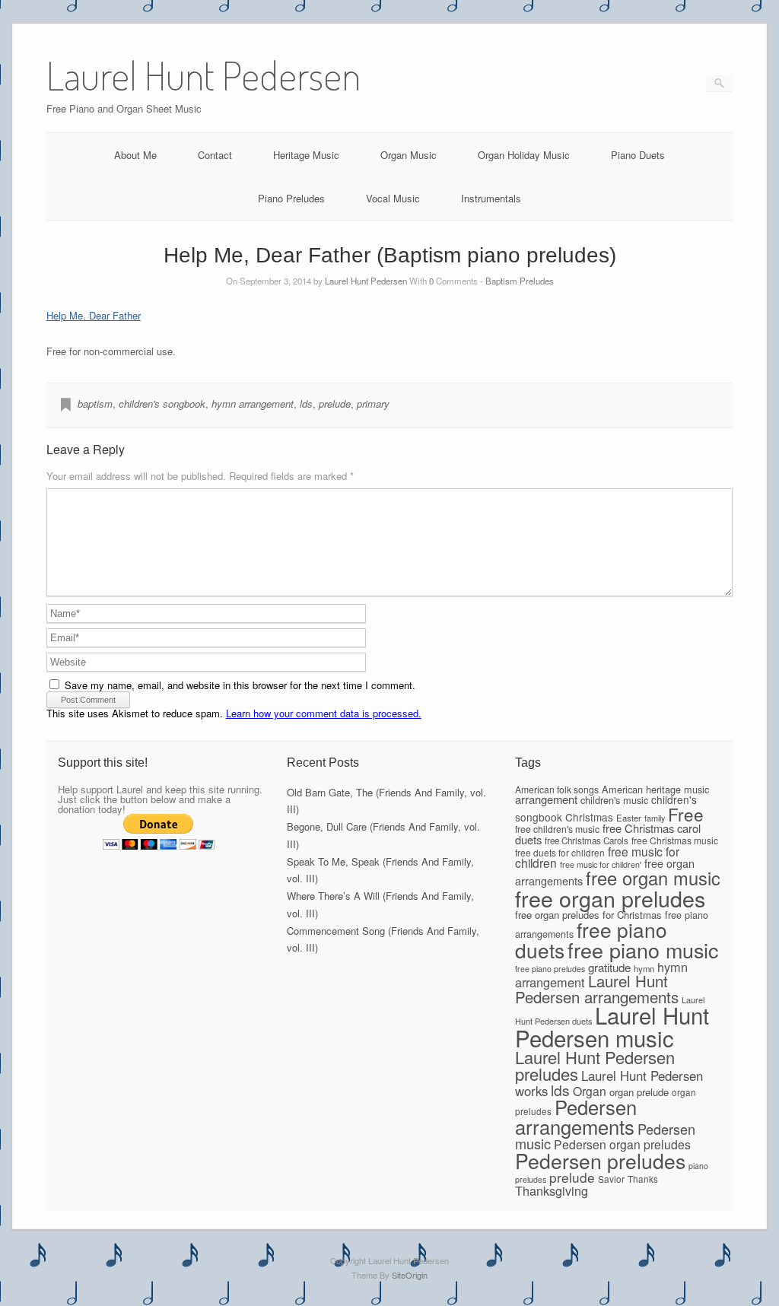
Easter (628, 818)
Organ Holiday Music (524, 155)
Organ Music (408, 155)
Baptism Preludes (519, 281)
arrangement (546, 799)
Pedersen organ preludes (622, 1144)
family (654, 818)
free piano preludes (550, 968)
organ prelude (639, 1092)
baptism (95, 403)
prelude (335, 403)
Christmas (589, 817)
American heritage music (655, 789)
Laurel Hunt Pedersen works (609, 1083)
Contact (215, 155)
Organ (589, 1090)
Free (686, 814)
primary (373, 403)
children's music (614, 800)
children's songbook (162, 403)
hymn (644, 968)
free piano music (643, 949)
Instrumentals (491, 198)
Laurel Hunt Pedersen (366, 281)
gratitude (609, 967)
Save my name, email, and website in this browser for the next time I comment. (240, 685)
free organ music (653, 878)
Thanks (643, 1178)
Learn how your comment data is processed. (323, 713)
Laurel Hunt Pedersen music (612, 1026)
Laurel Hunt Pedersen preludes (595, 1065)
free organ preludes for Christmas (588, 914)
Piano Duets (638, 155)
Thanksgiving (551, 1190)
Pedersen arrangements (576, 1116)
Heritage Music (306, 155)
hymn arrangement (252, 403)
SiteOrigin (410, 1275)
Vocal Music (393, 198)
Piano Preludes (291, 198)
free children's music (557, 828)
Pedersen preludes (600, 1160)
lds (306, 403)
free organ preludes (610, 898)
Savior (611, 1178)
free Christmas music (674, 840)
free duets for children (560, 852)
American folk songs (557, 789)
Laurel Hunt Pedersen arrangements (597, 988)
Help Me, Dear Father (93, 315)
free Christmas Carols (586, 840)
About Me (135, 155)
